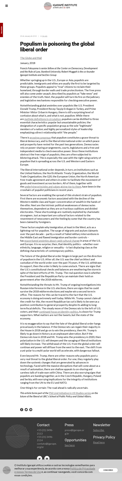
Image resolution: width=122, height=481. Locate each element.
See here (70, 445)
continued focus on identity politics (58, 311)
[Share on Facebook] (21, 409)
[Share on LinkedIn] (30, 409)
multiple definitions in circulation (42, 118)
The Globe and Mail (31, 57)
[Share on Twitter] (26, 409)
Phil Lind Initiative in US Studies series (70, 392)
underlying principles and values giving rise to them (53, 186)
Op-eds (44, 36)
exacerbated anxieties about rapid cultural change (52, 240)
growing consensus (40, 137)
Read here (99, 442)
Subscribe (98, 430)
